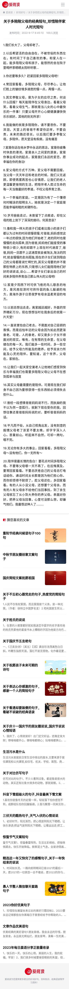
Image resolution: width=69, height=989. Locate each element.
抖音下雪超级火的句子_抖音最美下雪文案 (32, 794)
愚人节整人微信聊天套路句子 (20, 889)
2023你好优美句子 (16, 905)
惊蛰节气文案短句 (15, 837)
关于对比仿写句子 (15, 773)
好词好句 (20, 12)
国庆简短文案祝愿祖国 (19, 578)
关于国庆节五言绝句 (17, 641)
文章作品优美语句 (15, 926)
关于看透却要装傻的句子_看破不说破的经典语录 (21, 710)
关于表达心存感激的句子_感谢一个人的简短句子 (21, 689)
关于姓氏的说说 (14, 620)
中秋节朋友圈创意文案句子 (20, 557)
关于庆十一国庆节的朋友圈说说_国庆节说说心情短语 (34, 728)
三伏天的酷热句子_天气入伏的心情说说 (30, 815)
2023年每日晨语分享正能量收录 (26, 947)
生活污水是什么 (14, 752)
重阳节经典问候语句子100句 (22, 535)
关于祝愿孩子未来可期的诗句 (20, 667)
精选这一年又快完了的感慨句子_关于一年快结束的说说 (34, 860)
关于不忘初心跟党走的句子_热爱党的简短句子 (34, 596)
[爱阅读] (11, 4)
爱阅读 (9, 12)
